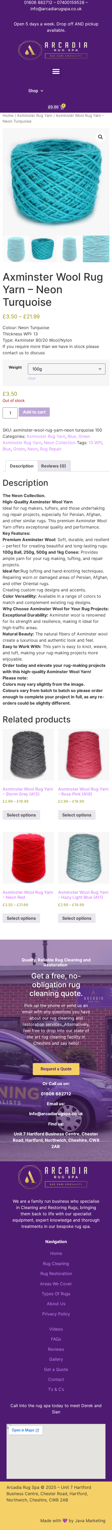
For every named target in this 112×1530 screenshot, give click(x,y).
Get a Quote (56, 1369)
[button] (56, 72)
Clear (32, 378)
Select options (21, 815)
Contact (56, 1379)
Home (8, 115)
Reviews (56, 1349)
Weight (15, 367)
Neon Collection (60, 442)
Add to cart (34, 412)
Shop (33, 90)
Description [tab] (22, 466)
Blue (7, 448)
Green (19, 448)
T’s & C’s (56, 1389)
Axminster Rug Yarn (34, 115)
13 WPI (95, 442)
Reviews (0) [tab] (53, 466)
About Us (56, 1303)
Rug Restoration (56, 1273)
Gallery (56, 1359)
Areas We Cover (56, 1283)
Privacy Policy (56, 1313)
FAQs (56, 1339)
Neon (32, 448)
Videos (56, 1329)
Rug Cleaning (56, 1263)
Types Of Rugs (56, 1293)
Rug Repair (50, 448)
